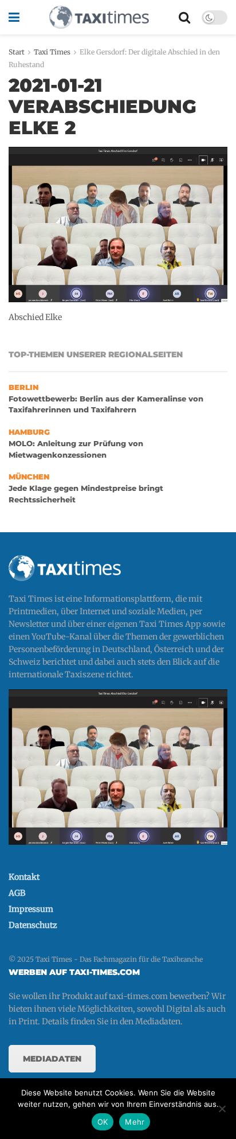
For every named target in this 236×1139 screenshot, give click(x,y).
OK (102, 1121)
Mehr (134, 1121)
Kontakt (24, 877)
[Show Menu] (14, 17)
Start (17, 52)
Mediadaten (52, 1059)
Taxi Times (52, 52)
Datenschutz (33, 925)
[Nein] (221, 1108)
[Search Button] (184, 17)
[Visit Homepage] (99, 17)
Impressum (31, 909)
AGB (17, 893)
